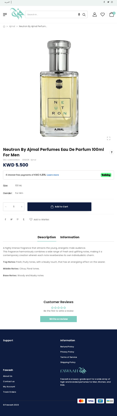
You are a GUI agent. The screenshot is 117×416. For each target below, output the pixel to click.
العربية (7, 2)
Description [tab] (47, 237)
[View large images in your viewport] (109, 138)
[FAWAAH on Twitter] (108, 2)
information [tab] (69, 237)
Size (5, 185)
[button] (79, 14)
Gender (7, 193)
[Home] (4, 26)
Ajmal (33, 159)
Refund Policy (67, 346)
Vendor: (26, 159)
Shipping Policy (68, 362)
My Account (9, 386)
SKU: (5, 159)
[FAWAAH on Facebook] (105, 2)
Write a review (58, 319)
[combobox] (53, 14)
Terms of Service (68, 357)
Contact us (8, 381)
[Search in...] (84, 14)
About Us (7, 376)
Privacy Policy (67, 351)
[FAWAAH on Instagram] (112, 2)
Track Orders (9, 391)
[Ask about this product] (111, 152)
